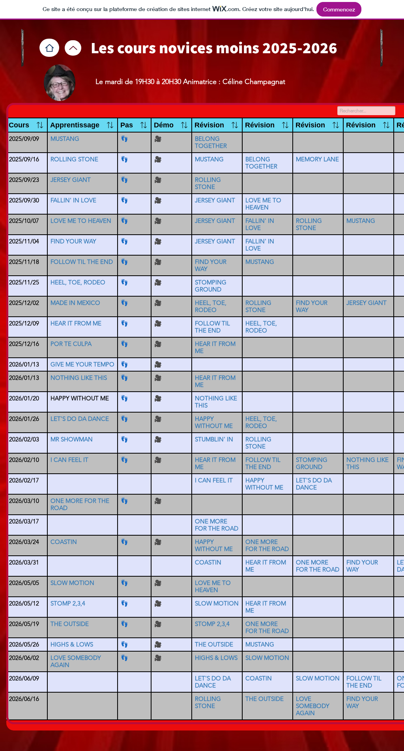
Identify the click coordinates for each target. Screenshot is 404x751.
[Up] (73, 48)
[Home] (49, 48)
